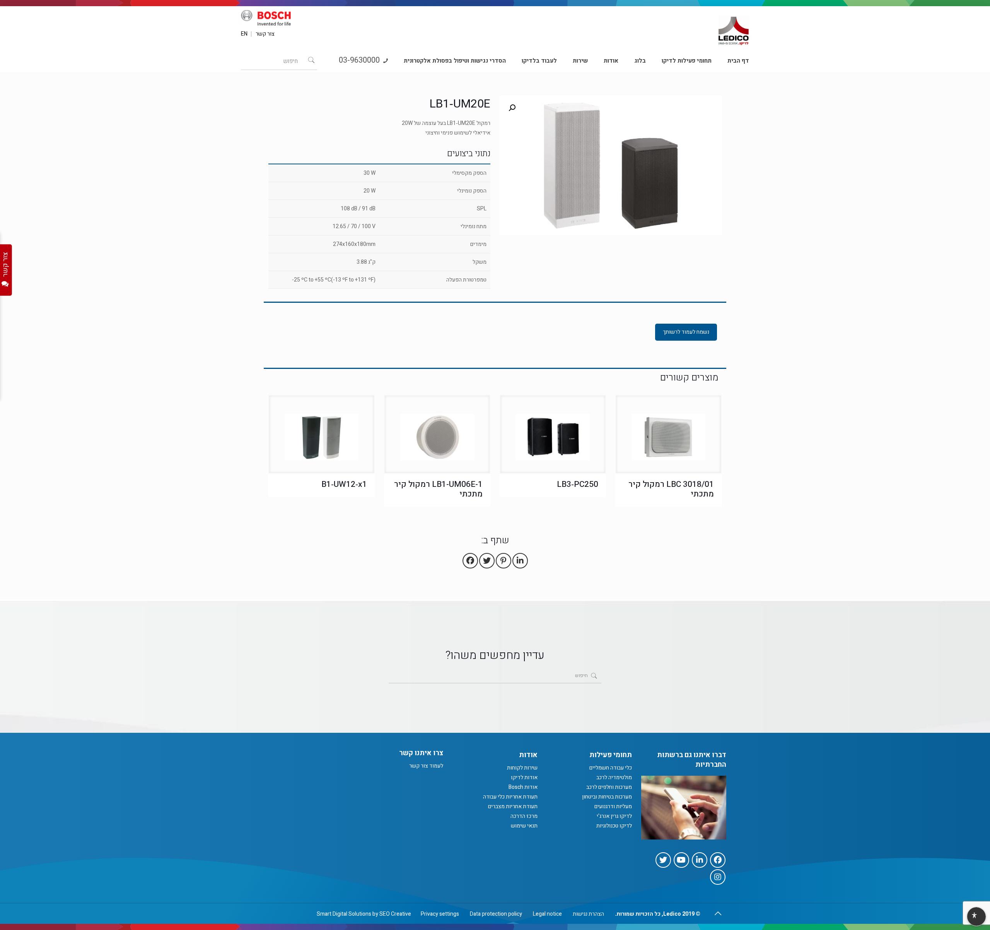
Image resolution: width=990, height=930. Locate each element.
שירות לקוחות (522, 768)
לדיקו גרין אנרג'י (614, 816)
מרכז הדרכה (524, 816)
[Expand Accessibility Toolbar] (976, 917)
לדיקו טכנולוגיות (614, 826)
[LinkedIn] (699, 860)
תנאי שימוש (524, 826)
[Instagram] (717, 877)
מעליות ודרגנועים (613, 806)
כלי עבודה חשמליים (610, 768)
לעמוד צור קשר (426, 766)
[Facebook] (717, 860)
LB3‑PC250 (577, 484)
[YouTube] (681, 860)
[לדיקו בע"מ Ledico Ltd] (733, 27)
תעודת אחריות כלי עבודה (510, 797)
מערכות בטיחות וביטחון (607, 797)
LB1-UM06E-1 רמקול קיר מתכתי (438, 489)
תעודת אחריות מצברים (513, 806)
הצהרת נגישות (588, 914)
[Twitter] (663, 860)
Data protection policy (496, 914)
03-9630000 (360, 60)
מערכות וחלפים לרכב (609, 787)
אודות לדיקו (524, 777)
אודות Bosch (523, 787)
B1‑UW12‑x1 (344, 484)
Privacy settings (440, 914)
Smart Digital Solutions (344, 914)
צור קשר (265, 34)
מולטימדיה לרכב (614, 777)
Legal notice (547, 914)
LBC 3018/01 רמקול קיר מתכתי (671, 489)
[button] (512, 108)
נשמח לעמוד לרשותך (686, 332)
